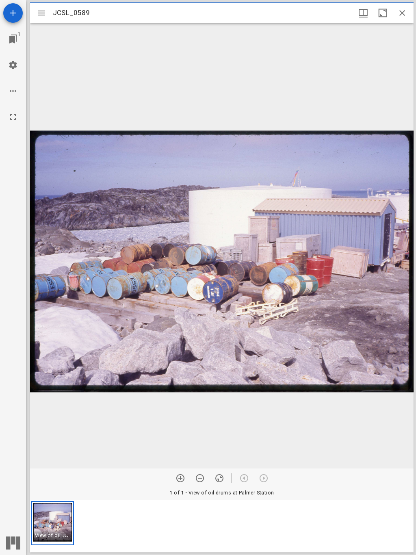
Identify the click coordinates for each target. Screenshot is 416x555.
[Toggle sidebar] (41, 13)
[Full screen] (13, 117)
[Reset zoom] (219, 478)
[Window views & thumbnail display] (363, 13)
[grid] (222, 526)
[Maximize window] (382, 13)
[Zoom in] (180, 478)
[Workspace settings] (13, 65)
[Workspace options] (13, 91)
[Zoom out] (200, 478)
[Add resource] (13, 13)
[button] (52, 523)
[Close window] (402, 13)
